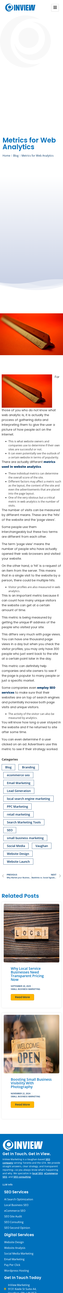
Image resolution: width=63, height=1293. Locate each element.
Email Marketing (18, 783)
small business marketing (25, 838)
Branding (28, 767)
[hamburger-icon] (55, 8)
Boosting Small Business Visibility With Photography (31, 1083)
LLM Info (8, 1184)
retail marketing (18, 814)
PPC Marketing (17, 807)
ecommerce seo (18, 775)
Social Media (16, 846)
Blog (8, 767)
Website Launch (18, 862)
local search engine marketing (28, 799)
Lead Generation (19, 791)
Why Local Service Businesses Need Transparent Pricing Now (27, 974)
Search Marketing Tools (24, 822)
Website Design (18, 854)
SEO (10, 830)
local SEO (37, 1173)
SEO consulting (22, 1176)
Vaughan (41, 846)
